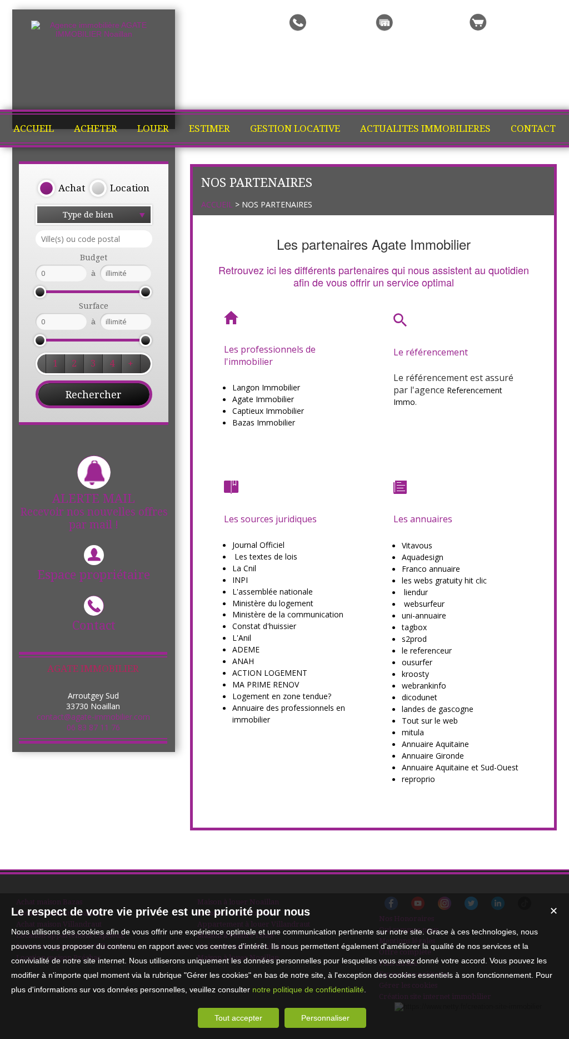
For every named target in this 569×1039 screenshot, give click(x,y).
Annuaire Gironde (433, 755)
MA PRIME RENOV (265, 684)
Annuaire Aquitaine (435, 744)
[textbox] (94, 239)
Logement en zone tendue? (281, 696)
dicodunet (419, 697)
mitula (413, 732)
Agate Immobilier (263, 399)
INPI (240, 580)
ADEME (245, 649)
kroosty (415, 674)
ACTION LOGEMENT (269, 672)
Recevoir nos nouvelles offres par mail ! (94, 511)
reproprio (418, 779)
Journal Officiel (258, 545)
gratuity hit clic (461, 580)
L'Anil (241, 637)
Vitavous (417, 545)
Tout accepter (238, 1017)
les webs (417, 580)
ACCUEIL (217, 204)
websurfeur (424, 603)
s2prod (414, 639)
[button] (61, 188)
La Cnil (244, 568)
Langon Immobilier (266, 387)
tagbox (414, 627)
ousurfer (417, 662)
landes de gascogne (437, 709)
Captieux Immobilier (268, 410)
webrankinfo (424, 685)
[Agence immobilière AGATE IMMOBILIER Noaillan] (93, 33)
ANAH (243, 661)
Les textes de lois (265, 556)
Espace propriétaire (93, 575)
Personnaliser (325, 1017)
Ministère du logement (272, 603)
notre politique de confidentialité (308, 989)
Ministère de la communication (287, 614)
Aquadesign (422, 557)
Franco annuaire (431, 568)
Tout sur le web (430, 720)
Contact (94, 625)
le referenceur (427, 650)
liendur (416, 592)
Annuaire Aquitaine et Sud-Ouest (460, 767)
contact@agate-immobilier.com (93, 716)
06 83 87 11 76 (93, 727)
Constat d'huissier (264, 626)
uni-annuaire (424, 615)
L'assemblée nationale (272, 591)
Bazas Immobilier (263, 422)
